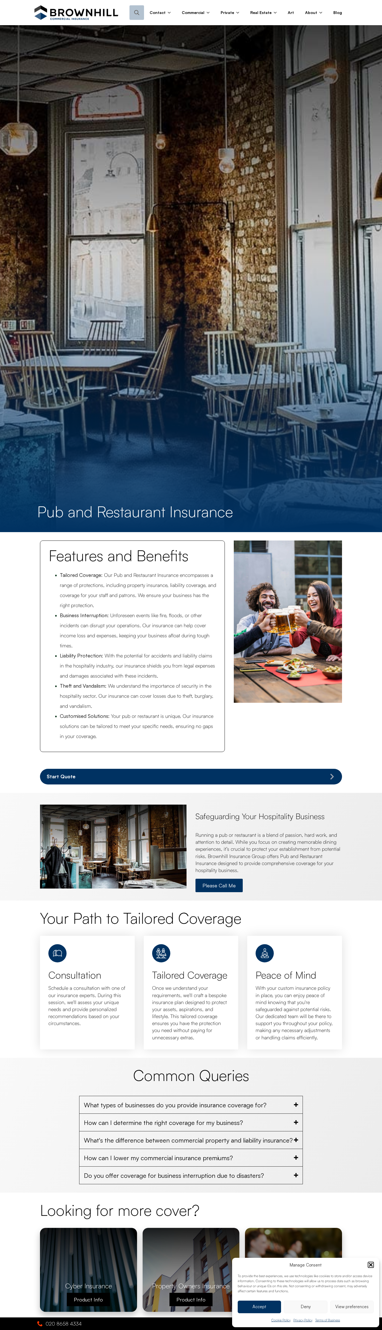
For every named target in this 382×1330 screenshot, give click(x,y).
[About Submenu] (322, 12)
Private (227, 12)
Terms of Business (327, 1320)
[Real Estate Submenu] (277, 12)
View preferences (352, 1306)
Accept (259, 1306)
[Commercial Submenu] (209, 12)
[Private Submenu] (239, 12)
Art (291, 12)
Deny (306, 1306)
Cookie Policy (281, 1320)
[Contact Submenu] (171, 12)
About (311, 12)
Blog (337, 12)
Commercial (193, 12)
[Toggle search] (136, 12)
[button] (371, 1265)
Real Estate (261, 12)
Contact (158, 12)
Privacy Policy (302, 1320)
